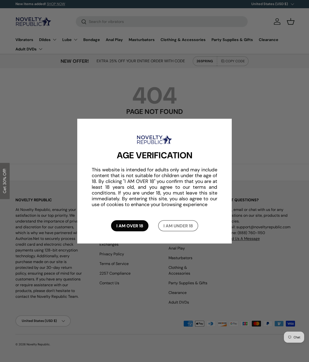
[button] (5, 181)
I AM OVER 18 (129, 226)
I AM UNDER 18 (178, 226)
